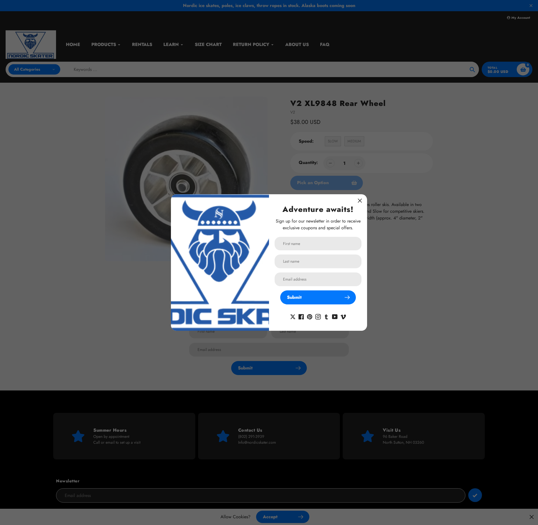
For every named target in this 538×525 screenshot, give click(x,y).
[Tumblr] (326, 316)
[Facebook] (301, 316)
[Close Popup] (359, 200)
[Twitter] (293, 316)
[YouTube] (335, 316)
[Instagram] (318, 316)
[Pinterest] (309, 316)
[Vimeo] (343, 316)
